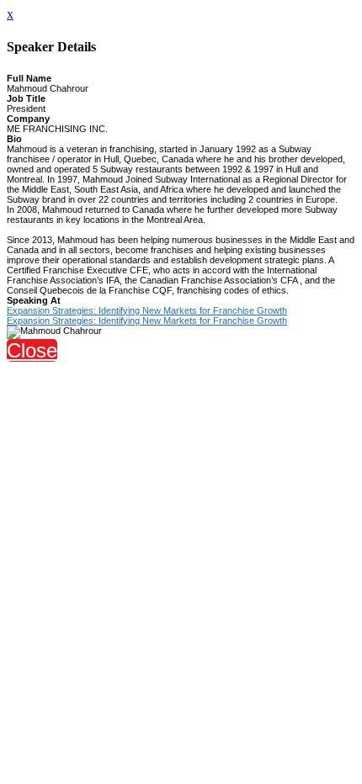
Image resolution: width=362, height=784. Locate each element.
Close (32, 350)
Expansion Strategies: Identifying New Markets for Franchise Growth (147, 310)
